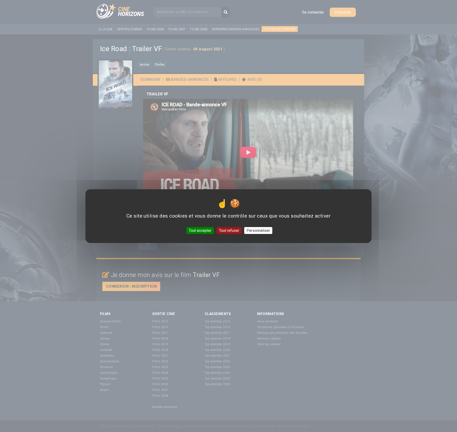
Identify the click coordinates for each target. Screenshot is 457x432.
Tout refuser (229, 230)
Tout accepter (200, 230)
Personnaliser (258, 230)
